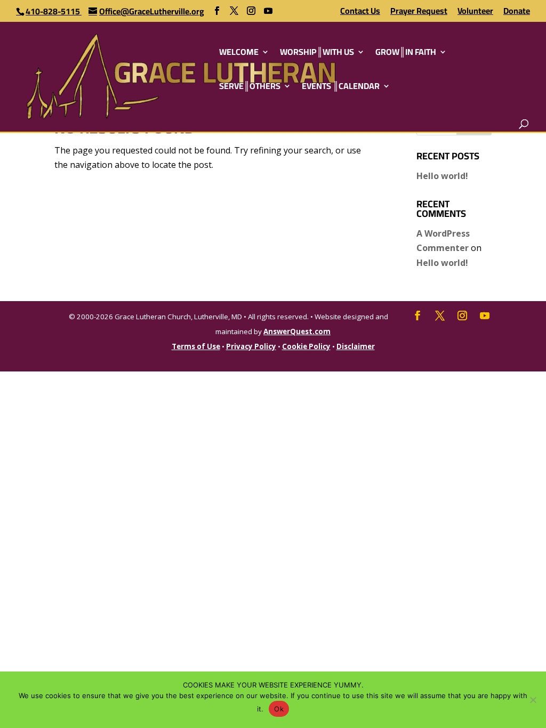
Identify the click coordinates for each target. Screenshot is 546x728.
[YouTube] (268, 10)
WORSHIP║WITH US (317, 54)
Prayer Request (418, 12)
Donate (516, 12)
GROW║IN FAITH (405, 54)
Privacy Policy (251, 346)
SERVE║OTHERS (249, 88)
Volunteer (475, 12)
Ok (279, 709)
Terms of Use (196, 346)
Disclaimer (355, 346)
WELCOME (239, 54)
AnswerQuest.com (297, 331)
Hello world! (442, 176)
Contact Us (360, 12)
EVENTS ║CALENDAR (341, 88)
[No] (532, 699)
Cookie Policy (306, 346)
